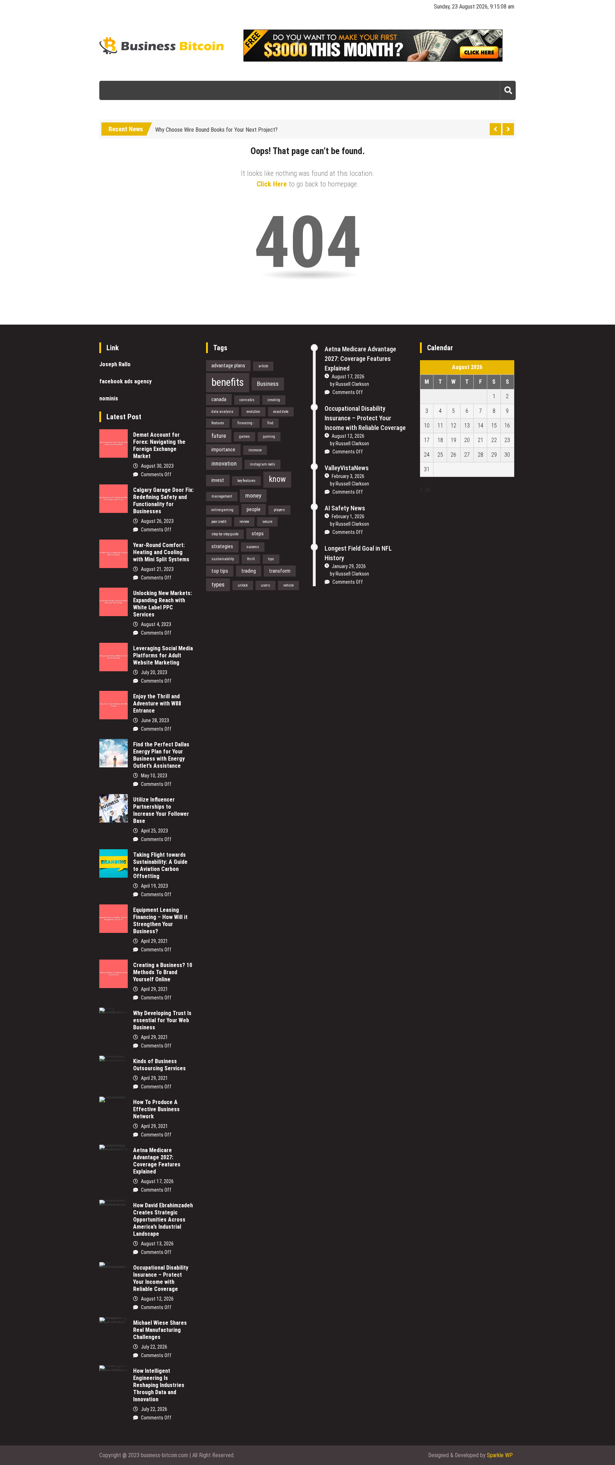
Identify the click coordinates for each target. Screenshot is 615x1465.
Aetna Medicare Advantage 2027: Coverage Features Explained (156, 1161)
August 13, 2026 (157, 1243)
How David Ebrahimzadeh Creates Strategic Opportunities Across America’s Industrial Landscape (163, 1219)
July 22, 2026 (154, 1347)
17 (427, 440)
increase (255, 450)
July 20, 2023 (154, 672)
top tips (219, 571)
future (218, 435)
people (254, 509)
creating (274, 400)
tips (271, 559)
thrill (251, 559)
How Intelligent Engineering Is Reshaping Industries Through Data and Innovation (158, 1385)
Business (268, 383)
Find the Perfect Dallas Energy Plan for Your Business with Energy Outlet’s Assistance (161, 755)
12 (453, 425)
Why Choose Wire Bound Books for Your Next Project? (216, 128)
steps (258, 533)
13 (467, 425)
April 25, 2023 (154, 831)
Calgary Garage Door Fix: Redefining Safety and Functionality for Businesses (163, 501)
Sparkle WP (500, 1455)
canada (218, 399)
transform (279, 571)
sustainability (222, 559)
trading (248, 571)
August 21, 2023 (157, 569)
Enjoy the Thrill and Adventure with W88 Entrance (157, 703)
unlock (243, 585)
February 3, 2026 (348, 476)
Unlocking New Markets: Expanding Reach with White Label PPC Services (162, 604)
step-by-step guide (224, 534)
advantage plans (228, 365)
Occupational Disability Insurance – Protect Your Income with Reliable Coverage (160, 1278)
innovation (224, 463)
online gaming (222, 510)
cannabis (247, 400)
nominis (108, 398)
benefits (227, 382)
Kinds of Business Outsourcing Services (159, 1065)
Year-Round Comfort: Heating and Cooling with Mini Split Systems (161, 552)
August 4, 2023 (156, 624)
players (279, 510)
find (270, 423)
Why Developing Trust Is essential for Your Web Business (162, 1020)
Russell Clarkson (352, 384)
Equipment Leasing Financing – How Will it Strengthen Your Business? (160, 921)
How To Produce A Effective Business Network (156, 1109)
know (277, 479)
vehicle (288, 585)
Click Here (272, 184)
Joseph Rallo (115, 364)
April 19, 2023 (154, 886)
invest (217, 480)
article (263, 366)
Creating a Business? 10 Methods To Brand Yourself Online (162, 972)
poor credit (218, 521)
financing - (245, 423)
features (217, 423)
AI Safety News (345, 508)
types (218, 584)
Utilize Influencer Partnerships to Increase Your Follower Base (161, 810)
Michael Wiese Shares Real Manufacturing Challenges (160, 1329)
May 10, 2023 (154, 775)
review (244, 521)
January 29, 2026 (349, 566)
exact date (280, 411)
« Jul (425, 489)
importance (223, 449)
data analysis (222, 411)
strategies (222, 546)
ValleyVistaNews (347, 468)
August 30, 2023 (157, 466)
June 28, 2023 (155, 720)
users (265, 585)
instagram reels (262, 464)
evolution (253, 411)
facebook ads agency (125, 381)
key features (246, 480)
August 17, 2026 (157, 1181)
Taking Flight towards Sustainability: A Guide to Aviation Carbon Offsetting (160, 865)
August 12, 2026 (157, 1299)
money (253, 495)
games (244, 436)
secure (267, 521)
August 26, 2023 (157, 521)
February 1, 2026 (348, 516)
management (221, 496)
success (252, 547)
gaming (269, 436)
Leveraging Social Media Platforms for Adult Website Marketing (163, 655)
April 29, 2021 (154, 941)
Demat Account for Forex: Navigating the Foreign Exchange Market (159, 445)
